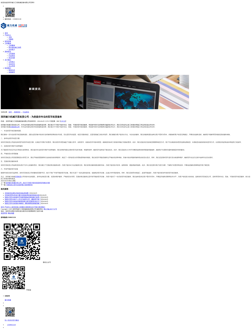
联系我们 (8, 68)
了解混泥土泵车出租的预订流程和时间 (19, 185)
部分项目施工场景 (15, 47)
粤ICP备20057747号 (50, 209)
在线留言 (12, 72)
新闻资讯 (8, 51)
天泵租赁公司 (15, 127)
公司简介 (12, 62)
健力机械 (8, 300)
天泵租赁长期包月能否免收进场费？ (17, 193)
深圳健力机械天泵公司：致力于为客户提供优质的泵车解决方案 (28, 183)
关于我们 (8, 60)
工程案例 (8, 43)
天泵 (10, 37)
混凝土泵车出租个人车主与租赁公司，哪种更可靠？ (23, 199)
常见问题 (12, 58)
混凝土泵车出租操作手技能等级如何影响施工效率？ (23, 197)
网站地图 (11, 213)
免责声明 (4, 213)
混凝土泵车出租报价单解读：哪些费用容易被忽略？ (23, 203)
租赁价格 (8, 41)
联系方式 (12, 70)
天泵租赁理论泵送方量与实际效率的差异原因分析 (22, 195)
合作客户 (12, 49)
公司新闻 (12, 53)
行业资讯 (12, 56)
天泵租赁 (18, 176)
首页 (6, 33)
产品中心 (8, 35)
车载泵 (11, 39)
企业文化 (12, 64)
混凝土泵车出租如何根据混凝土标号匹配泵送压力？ (23, 201)
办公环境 (12, 66)
